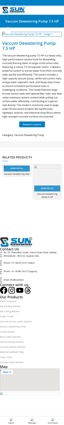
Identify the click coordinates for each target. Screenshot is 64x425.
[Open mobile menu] (60, 10)
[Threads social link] (33, 3)
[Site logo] (13, 9)
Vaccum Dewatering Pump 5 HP (47, 195)
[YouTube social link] (37, 3)
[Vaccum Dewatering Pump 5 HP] (47, 178)
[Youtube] (20, 290)
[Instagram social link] (30, 3)
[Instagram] (11, 290)
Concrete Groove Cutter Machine (16, 321)
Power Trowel (7, 316)
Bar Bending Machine (10, 306)
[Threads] (28, 290)
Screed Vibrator (7, 331)
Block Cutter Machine (10, 336)
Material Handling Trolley (12, 352)
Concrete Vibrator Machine (13, 347)
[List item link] (30, 263)
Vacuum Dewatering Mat (16, 174)
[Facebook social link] (27, 3)
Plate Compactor (8, 301)
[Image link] (16, 242)
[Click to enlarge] (8, 30)
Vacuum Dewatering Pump (29, 135)
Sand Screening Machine (12, 341)
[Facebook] (3, 290)
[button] (32, 124)
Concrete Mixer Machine (12, 362)
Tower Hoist (6, 357)
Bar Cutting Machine (10, 311)
